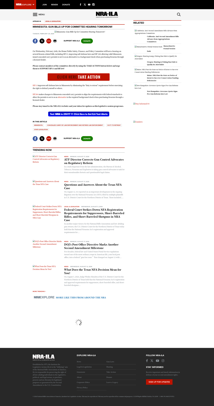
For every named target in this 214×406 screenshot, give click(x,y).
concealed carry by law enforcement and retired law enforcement (75, 125)
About (79, 377)
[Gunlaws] (138, 122)
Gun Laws (110, 362)
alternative (62, 97)
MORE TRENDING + (39, 291)
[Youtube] (89, 1)
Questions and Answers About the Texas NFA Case (93, 186)
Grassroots (81, 372)
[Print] (55, 42)
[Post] (42, 39)
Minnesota (38, 125)
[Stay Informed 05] (141, 103)
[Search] (178, 14)
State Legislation (41, 129)
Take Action (111, 372)
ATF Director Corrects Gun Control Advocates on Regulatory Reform (94, 161)
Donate (109, 377)
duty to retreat (114, 125)
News (66, 156)
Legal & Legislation (53, 21)
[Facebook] (80, 1)
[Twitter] (85, 1)
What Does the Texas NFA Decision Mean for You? (92, 271)
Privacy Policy (82, 387)
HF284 (35, 94)
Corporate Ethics (83, 382)
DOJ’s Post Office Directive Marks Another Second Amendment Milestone (91, 246)
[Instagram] (93, 1)
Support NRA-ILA (72, 41)
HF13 (35, 85)
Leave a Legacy (112, 382)
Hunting (109, 367)
